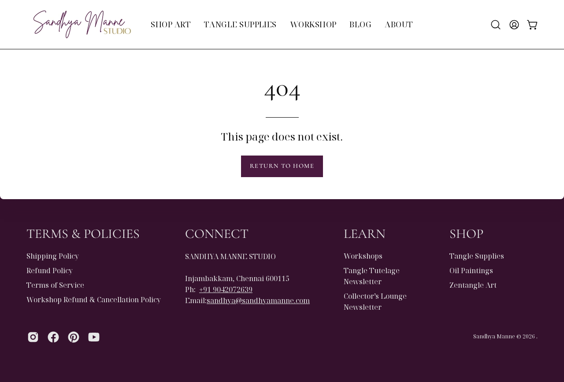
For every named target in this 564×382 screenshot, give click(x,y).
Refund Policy (49, 270)
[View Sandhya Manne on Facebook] (53, 337)
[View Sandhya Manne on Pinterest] (73, 337)
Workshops (363, 256)
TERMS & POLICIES (83, 234)
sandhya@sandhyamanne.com (258, 300)
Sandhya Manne (494, 337)
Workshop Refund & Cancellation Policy (93, 299)
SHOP (466, 234)
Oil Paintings (471, 270)
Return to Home (282, 166)
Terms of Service (55, 285)
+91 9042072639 (225, 289)
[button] (495, 24)
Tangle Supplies (476, 256)
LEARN (365, 234)
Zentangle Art (473, 285)
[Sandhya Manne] (81, 24)
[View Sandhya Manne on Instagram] (33, 337)
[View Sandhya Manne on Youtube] (93, 337)
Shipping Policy (52, 256)
